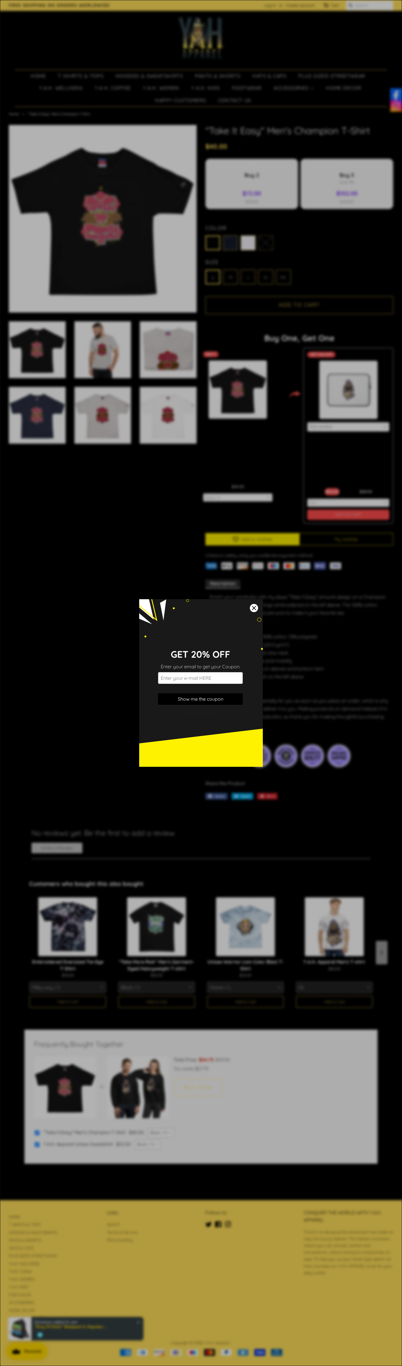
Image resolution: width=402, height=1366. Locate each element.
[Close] (254, 608)
